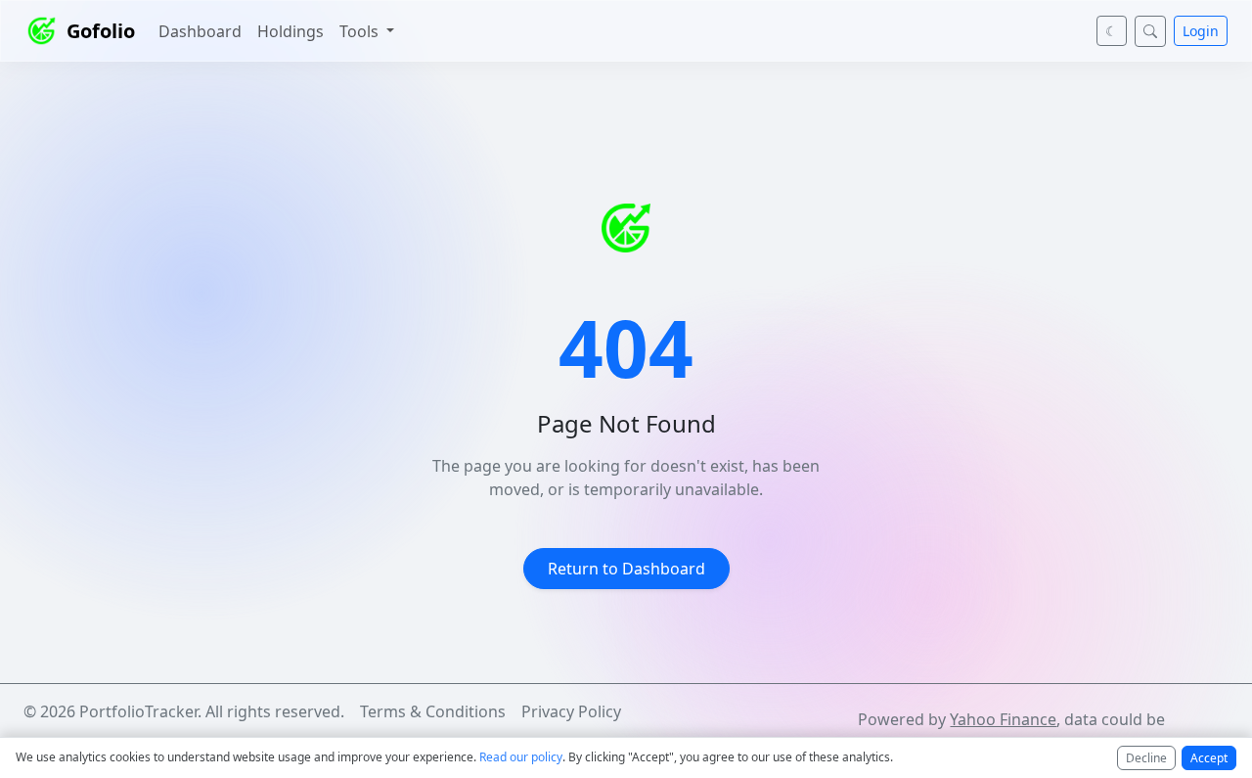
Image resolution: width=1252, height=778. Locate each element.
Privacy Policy (571, 711)
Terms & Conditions (433, 711)
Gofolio (101, 31)
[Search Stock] (1150, 31)
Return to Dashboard (626, 568)
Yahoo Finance (1003, 719)
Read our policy (520, 757)
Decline (1146, 758)
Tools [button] (360, 31)
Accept (1209, 758)
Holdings (290, 31)
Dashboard (200, 31)
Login (1201, 31)
